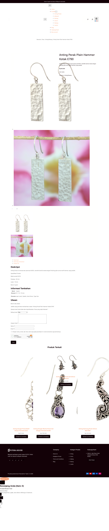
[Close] (2, 482)
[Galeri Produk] (50, 130)
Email (12, 329)
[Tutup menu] (49, 5)
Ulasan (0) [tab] (16, 263)
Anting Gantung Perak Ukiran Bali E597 (88, 429)
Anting (71, 453)
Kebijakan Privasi (57, 456)
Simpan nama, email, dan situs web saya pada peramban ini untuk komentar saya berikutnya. (37, 331)
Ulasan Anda (14, 323)
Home (52, 9)
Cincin (71, 456)
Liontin (71, 464)
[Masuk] (92, 19)
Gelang (72, 459)
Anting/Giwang (48, 39)
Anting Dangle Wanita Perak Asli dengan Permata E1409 (43, 429)
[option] (22, 223)
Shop (43, 39)
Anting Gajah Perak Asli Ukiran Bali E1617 (65, 377)
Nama (13, 326)
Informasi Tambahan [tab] (19, 261)
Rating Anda (14, 312)
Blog (54, 461)
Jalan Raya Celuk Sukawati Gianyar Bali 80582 (93, 455)
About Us (55, 453)
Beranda (39, 39)
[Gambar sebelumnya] (12, 208)
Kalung (72, 461)
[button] (91, 460)
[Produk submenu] (56, 11)
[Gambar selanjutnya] (16, 208)
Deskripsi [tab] (16, 260)
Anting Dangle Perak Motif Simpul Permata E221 (21, 429)
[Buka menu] (45, 19)
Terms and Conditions (58, 459)
